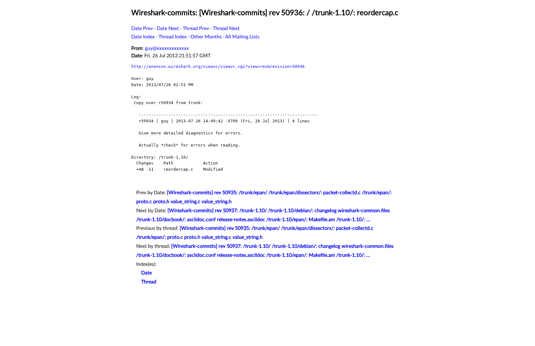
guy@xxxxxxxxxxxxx (167, 48)
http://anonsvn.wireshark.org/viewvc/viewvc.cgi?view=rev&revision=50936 (218, 66)
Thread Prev (196, 28)
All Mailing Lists (242, 36)
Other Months (206, 36)
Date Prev (142, 28)
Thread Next (226, 28)
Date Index (143, 36)
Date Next (168, 28)
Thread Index (173, 36)
